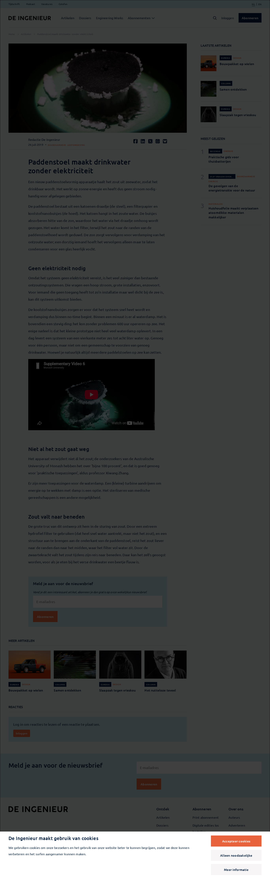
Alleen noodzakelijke (236, 855)
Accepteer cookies (236, 841)
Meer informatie (236, 869)
